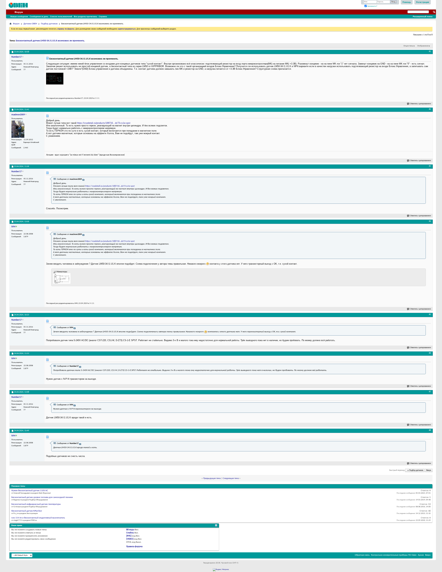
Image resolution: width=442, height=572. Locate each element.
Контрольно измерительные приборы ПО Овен (393, 555)
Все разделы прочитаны (85, 17)
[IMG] (128, 536)
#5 (430, 314)
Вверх (428, 470)
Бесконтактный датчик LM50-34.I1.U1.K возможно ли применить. (50, 40)
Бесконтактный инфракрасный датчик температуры (36, 504)
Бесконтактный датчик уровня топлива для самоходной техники (42, 497)
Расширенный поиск (423, 17)
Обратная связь (362, 555)
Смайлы (130, 533)
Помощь (406, 2)
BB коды (130, 530)
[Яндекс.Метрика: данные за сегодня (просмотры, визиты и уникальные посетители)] (221, 569)
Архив (421, 555)
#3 (430, 166)
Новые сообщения (19, 17)
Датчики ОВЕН (30, 24)
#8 (430, 430)
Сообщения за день (39, 17)
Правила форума (134, 546)
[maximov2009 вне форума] (17, 129)
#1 (430, 51)
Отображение (422, 46)
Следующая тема (231, 478)
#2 (430, 109)
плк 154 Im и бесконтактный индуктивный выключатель (38, 518)
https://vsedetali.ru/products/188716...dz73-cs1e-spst (103, 123)
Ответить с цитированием (420, 104)
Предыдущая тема (212, 478)
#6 (430, 353)
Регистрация (422, 2)
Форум (19, 12)
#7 (430, 392)
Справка (103, 17)
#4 (430, 221)
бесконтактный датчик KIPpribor (26, 511)
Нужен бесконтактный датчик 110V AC (29, 490)
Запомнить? (372, 6)
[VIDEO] (129, 539)
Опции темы (408, 46)
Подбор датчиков (49, 24)
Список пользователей (61, 17)
